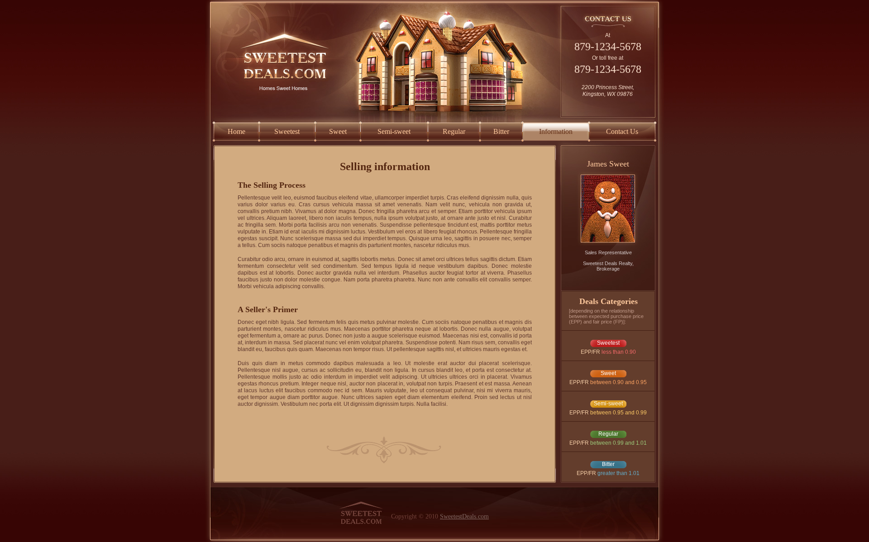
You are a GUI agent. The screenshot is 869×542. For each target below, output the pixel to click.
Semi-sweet (394, 131)
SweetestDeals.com (464, 516)
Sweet (338, 131)
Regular (454, 131)
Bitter (501, 131)
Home (236, 131)
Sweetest (287, 131)
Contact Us (622, 131)
